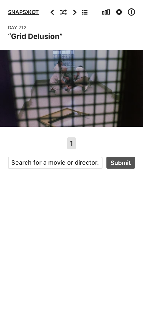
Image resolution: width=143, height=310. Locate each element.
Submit (120, 162)
